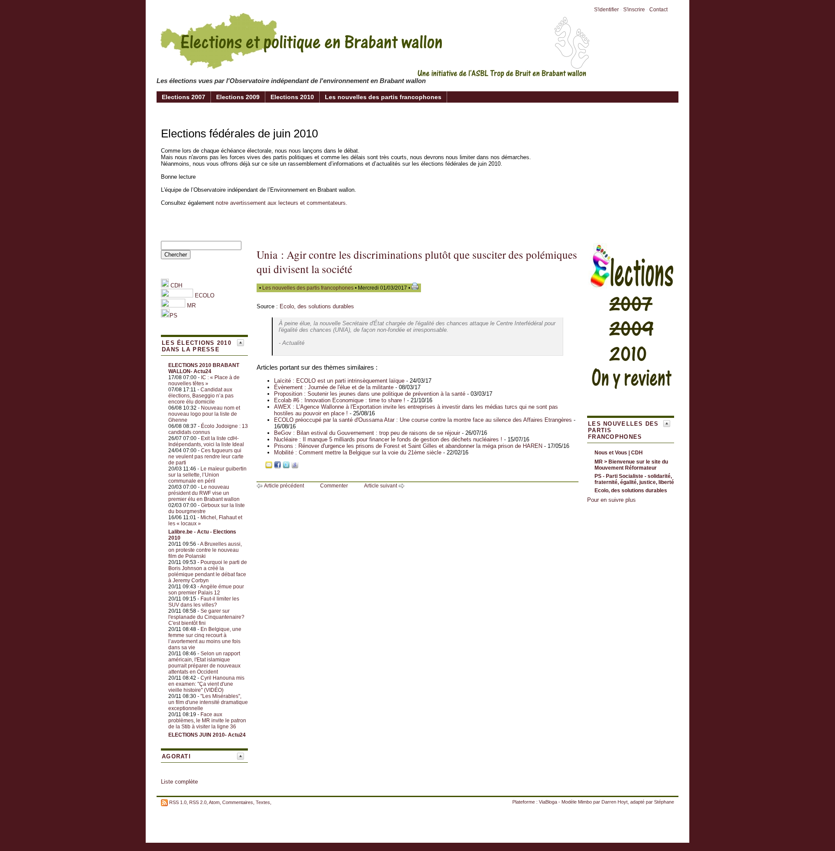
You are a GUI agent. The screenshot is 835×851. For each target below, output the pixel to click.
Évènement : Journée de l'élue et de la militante (334, 387)
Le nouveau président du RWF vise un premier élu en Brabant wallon (204, 493)
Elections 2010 (292, 96)
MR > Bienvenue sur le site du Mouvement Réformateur (631, 465)
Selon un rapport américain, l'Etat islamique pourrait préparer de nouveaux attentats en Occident (204, 663)
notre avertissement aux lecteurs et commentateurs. (281, 203)
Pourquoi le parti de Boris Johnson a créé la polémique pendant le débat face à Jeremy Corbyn (207, 571)
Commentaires (237, 802)
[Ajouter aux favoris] (260, 466)
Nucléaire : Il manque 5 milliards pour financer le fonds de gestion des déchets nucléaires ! (388, 439)
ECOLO (203, 295)
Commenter (334, 486)
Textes (263, 802)
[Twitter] (286, 466)
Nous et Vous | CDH (619, 453)
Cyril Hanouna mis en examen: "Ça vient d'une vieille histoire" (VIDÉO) (206, 684)
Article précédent (284, 486)
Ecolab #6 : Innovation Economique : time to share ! (339, 400)
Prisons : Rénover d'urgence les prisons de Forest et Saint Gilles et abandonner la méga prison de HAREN (408, 446)
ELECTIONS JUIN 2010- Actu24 (207, 735)
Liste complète (179, 781)
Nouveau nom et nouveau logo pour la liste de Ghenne (204, 414)
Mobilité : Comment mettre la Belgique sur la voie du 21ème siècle (357, 452)
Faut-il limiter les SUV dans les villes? (203, 602)
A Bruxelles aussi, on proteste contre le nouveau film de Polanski (205, 550)
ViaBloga (548, 801)
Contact (658, 10)
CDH (175, 285)
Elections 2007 (183, 96)
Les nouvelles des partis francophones (383, 96)
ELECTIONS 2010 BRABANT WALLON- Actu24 (203, 368)
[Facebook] (277, 466)
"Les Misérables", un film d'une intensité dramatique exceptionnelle (208, 702)
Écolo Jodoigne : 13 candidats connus (208, 429)
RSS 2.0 (198, 802)
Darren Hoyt (614, 801)
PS (173, 315)
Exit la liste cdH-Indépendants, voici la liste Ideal (206, 441)
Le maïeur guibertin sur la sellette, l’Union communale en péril (207, 475)
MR (191, 305)
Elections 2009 (238, 96)
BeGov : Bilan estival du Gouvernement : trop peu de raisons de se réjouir (367, 433)
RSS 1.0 (178, 802)
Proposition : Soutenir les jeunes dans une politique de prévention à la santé (369, 393)
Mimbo (585, 801)
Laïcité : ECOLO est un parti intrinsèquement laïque (339, 380)
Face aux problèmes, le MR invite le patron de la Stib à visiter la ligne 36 (207, 720)
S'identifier (606, 10)
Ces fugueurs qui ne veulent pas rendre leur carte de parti (206, 456)
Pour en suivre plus (611, 500)
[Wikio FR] (303, 466)
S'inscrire (634, 10)
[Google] (294, 466)
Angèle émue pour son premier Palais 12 (206, 590)
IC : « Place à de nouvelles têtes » (204, 380)
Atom (214, 802)
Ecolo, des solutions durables (317, 306)
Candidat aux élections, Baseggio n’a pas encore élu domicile (201, 396)
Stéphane (664, 801)
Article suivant (380, 486)
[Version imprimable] (414, 288)
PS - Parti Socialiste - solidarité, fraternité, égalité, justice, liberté (634, 479)
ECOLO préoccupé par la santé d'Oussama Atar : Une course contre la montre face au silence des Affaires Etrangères (423, 420)
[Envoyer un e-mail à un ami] (268, 466)
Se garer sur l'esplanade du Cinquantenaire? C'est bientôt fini (206, 617)
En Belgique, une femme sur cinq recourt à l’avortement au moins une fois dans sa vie (204, 638)
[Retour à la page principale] (374, 71)
